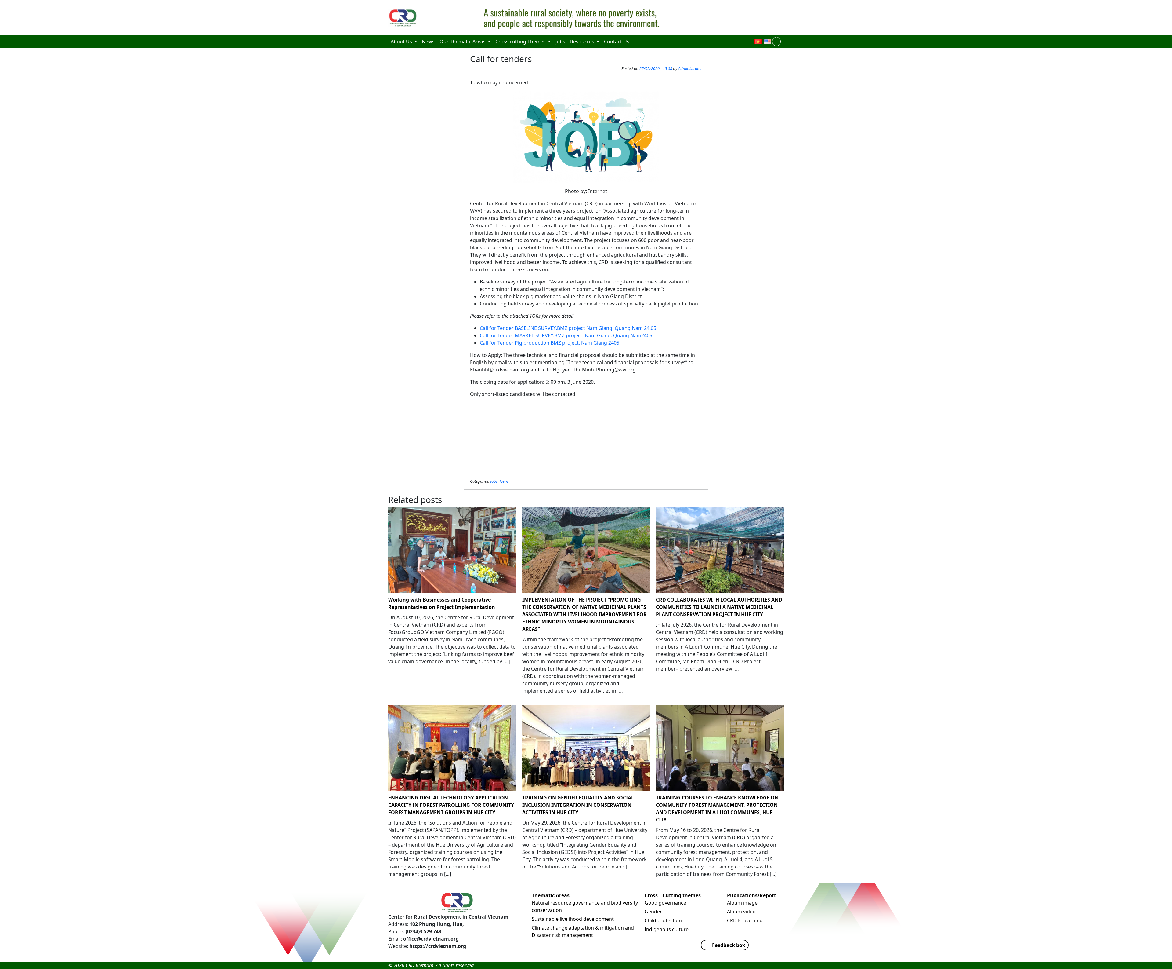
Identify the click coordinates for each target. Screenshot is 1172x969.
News (504, 481)
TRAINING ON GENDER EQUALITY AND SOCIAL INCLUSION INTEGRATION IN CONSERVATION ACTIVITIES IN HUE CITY (578, 805)
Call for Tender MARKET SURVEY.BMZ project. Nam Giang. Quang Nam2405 (566, 335)
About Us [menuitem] (402, 41)
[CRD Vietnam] (403, 17)
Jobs (494, 481)
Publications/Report (751, 895)
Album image (742, 902)
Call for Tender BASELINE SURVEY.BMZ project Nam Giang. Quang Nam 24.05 (568, 328)
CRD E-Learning (745, 920)
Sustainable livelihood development (573, 919)
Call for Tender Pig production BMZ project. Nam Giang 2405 (549, 342)
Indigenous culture (667, 929)
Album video (741, 911)
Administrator (690, 68)
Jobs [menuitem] (560, 41)
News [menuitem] (428, 41)
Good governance (665, 902)
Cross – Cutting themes (673, 895)
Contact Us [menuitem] (616, 41)
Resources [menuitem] (582, 41)
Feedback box (728, 945)
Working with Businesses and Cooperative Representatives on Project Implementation (441, 603)
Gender (653, 911)
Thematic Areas (551, 895)
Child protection (663, 920)
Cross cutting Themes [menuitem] (521, 41)
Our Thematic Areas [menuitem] (463, 41)
